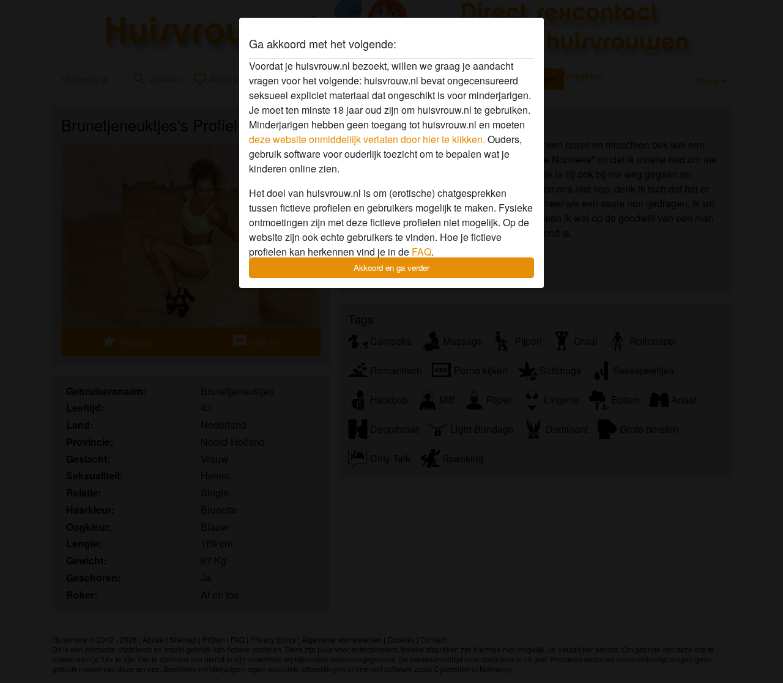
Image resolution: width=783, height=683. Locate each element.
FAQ (421, 252)
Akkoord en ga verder (391, 267)
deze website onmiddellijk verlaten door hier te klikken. (367, 139)
